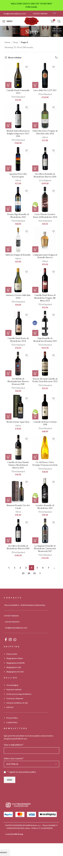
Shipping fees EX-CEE (15, 672)
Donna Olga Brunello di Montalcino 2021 (18, 215)
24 (29, 573)
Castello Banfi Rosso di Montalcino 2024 (18, 339)
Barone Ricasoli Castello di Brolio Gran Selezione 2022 (45, 380)
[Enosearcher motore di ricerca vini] (18, 805)
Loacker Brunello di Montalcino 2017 (45, 506)
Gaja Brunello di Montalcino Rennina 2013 (45, 339)
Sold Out (9, 707)
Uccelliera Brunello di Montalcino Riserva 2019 (45, 175)
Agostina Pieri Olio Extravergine (18, 175)
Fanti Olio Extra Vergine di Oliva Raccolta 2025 (45, 132)
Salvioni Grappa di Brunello (18, 255)
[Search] (59, 21)
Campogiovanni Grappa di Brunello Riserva (45, 256)
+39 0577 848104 (40, 13)
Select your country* (14, 758)
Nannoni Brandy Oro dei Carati (18, 506)
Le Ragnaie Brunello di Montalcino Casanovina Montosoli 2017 (45, 548)
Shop (16, 42)
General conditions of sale (17, 703)
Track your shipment (14, 698)
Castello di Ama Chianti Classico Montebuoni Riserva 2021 (18, 465)
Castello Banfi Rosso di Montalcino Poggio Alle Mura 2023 (45, 298)
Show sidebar (15, 57)
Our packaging (12, 685)
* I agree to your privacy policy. (21, 772)
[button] (8, 85)
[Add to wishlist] (26, 67)
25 (34, 573)
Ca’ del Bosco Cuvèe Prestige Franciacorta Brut (44, 463)
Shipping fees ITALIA (14, 658)
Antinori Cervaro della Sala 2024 (18, 296)
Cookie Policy (11, 722)
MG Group (18, 834)
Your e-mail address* (14, 745)
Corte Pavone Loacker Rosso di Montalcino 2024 (45, 215)
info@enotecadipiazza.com (15, 13)
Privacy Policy (12, 718)
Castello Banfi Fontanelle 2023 (18, 91)
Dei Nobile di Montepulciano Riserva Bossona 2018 (18, 381)
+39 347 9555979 (12, 622)
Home (8, 42)
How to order (11, 654)
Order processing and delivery (18, 694)
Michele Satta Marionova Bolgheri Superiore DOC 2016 (18, 133)
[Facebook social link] (6, 639)
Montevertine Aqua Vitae (18, 422)
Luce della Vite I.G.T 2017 (44, 90)
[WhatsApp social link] (15, 639)
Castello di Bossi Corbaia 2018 (45, 423)
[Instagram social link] (10, 639)
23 (23, 573)
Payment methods (14, 689)
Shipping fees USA (13, 667)
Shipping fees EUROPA (15, 663)
